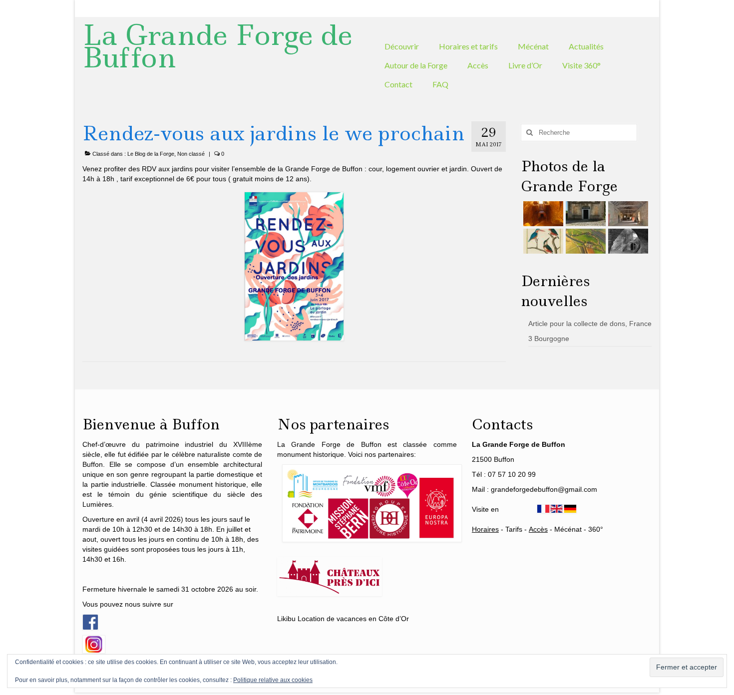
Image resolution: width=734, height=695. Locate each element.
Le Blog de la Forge (150, 154)
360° (595, 529)
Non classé (191, 154)
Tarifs (513, 529)
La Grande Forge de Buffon (217, 46)
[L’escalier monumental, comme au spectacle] (542, 213)
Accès (538, 529)
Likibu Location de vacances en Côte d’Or (343, 619)
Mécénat (568, 529)
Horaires (485, 529)
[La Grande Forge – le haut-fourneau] (627, 241)
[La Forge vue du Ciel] (584, 241)
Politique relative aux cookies (273, 680)
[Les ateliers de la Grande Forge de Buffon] (627, 213)
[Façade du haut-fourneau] (584, 213)
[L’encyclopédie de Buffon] (542, 241)
